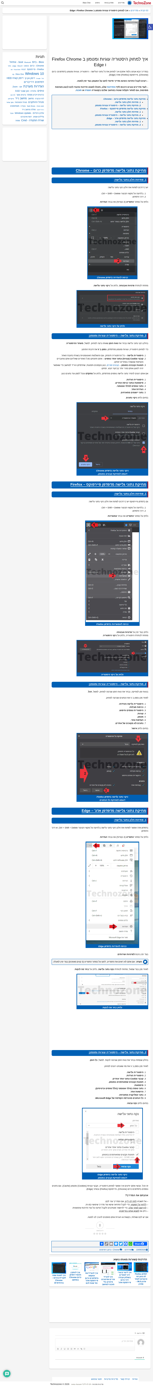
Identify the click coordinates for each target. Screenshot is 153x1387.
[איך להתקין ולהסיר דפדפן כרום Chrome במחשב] (75, 1266)
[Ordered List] (68, 1348)
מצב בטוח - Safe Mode (35, 106)
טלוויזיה (33, 91)
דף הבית (144, 10)
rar (12, 69)
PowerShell (17, 69)
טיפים (97, 3)
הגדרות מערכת (33, 86)
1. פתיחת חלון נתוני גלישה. (128, 102)
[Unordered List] (71, 1348)
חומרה (88, 90)
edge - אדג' (12, 66)
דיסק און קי (30, 78)
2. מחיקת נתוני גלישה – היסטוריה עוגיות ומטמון (118, 105)
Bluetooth (27, 62)
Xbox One (86, 3)
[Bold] (58, 1348)
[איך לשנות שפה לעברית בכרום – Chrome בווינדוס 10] (59, 1268)
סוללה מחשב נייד (29, 110)
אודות (134, 1379)
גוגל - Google (40, 78)
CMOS (26, 66)
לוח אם (13, 95)
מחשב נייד (21, 98)
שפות (18, 121)
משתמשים (14, 106)
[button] (150, 27)
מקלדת (23, 106)
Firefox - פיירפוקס (35, 69)
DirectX (20, 66)
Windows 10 (34, 74)
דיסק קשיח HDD (15, 78)
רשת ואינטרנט (26, 117)
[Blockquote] (74, 1348)
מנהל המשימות (21, 102)
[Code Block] (78, 1348)
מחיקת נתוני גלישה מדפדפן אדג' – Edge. (126, 118)
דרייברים (29, 81)
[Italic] (61, 1348)
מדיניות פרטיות (111, 1379)
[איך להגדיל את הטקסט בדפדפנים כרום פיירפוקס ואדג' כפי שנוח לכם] (92, 1266)
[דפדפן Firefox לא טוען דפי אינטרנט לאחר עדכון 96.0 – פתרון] (141, 1267)
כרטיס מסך (21, 95)
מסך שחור (10, 102)
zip (13, 74)
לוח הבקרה (39, 99)
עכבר (12, 113)
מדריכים (121, 3)
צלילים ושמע (38, 117)
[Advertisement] (81, 35)
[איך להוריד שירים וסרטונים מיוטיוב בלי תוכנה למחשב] (108, 1268)
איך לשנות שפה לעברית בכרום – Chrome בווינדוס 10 (59, 1279)
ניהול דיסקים (40, 109)
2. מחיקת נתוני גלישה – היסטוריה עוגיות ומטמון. (118, 115)
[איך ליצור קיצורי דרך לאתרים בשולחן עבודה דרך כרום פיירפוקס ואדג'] (124, 1266)
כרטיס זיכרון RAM (35, 94)
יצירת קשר (125, 1379)
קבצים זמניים (113, 365)
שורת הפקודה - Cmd (32, 120)
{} (84, 1349)
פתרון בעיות (108, 3)
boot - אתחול (16, 62)
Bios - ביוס (38, 62)
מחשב (31, 98)
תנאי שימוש (96, 1379)
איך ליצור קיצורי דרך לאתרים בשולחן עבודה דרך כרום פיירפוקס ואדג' (124, 1277)
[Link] (81, 1348)
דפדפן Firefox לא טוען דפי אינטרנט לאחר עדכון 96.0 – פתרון (141, 1279)
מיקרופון (11, 99)
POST (23, 69)
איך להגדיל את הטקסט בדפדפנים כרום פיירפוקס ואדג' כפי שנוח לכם (91, 1278)
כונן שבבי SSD (22, 91)
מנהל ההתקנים (36, 102)
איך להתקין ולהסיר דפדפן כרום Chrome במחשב (75, 1276)
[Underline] (64, 1348)
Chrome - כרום (113, 1250)
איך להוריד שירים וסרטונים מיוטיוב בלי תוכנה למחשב (108, 1280)
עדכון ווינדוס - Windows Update (29, 113)
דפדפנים (103, 1250)
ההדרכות (111, 87)
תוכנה (79, 90)
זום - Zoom (17, 87)
